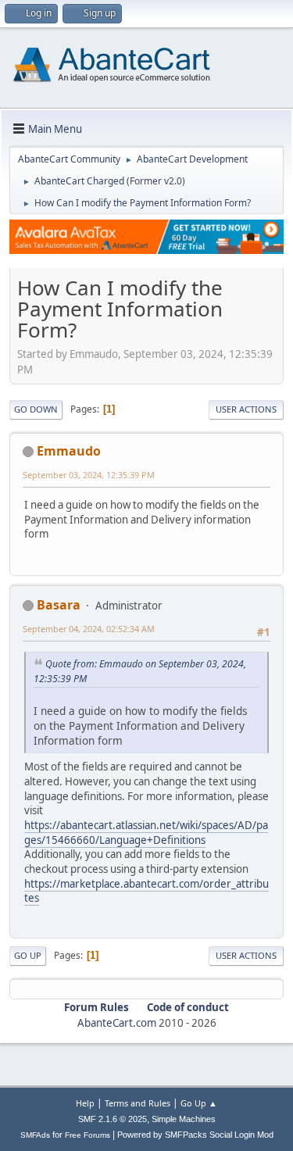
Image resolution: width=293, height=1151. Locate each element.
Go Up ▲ (198, 1103)
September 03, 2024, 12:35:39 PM (89, 475)
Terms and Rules (137, 1103)
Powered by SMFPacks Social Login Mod (195, 1134)
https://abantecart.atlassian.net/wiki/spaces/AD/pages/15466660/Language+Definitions (146, 832)
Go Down (36, 409)
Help (85, 1103)
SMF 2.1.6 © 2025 (112, 1119)
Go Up (27, 955)
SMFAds (35, 1135)
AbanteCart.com (116, 1023)
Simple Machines (184, 1119)
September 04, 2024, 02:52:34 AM (89, 628)
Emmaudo (69, 450)
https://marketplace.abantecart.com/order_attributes (146, 891)
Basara (58, 604)
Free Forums (87, 1135)
